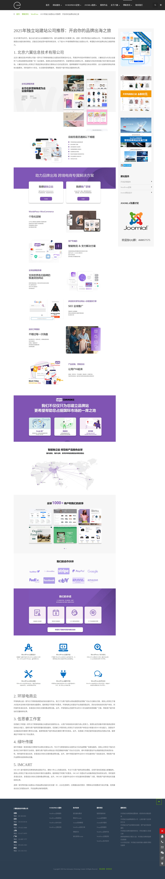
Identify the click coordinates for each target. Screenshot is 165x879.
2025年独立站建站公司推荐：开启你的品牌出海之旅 (62, 30)
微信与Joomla (77, 818)
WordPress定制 (72, 5)
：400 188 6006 (20, 816)
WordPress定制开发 (103, 832)
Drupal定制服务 (102, 827)
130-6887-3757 (20, 839)
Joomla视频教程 (78, 823)
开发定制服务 (126, 182)
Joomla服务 (90, 5)
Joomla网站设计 (126, 193)
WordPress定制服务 (55, 813)
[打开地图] (162, 863)
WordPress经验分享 (79, 827)
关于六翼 (114, 5)
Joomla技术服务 (102, 823)
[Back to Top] (159, 802)
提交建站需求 (77, 813)
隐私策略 (102, 869)
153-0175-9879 (20, 833)
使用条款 (109, 869)
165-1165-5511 (20, 851)
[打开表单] (162, 858)
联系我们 (139, 5)
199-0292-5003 (20, 845)
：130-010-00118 (20, 822)
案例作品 (103, 5)
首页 (47, 5)
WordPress (34, 14)
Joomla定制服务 (102, 818)
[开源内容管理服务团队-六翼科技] (17, 5)
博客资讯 (127, 5)
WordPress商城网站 (55, 818)
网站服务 (57, 5)
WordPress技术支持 (55, 823)
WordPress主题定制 (55, 827)
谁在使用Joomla (78, 836)
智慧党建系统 (101, 813)
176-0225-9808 (20, 828)
